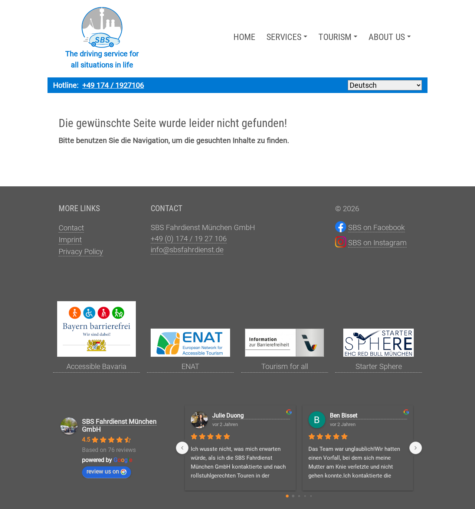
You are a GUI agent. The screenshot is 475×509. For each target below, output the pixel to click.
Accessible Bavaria (96, 366)
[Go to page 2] (299, 496)
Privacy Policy (81, 251)
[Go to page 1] (293, 496)
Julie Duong (228, 415)
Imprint (70, 239)
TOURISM (334, 37)
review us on (102, 471)
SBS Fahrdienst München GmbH (119, 425)
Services (283, 37)
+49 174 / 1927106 (113, 85)
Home (244, 37)
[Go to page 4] (310, 496)
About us (386, 37)
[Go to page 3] (304, 496)
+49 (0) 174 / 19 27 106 (189, 238)
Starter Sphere (379, 366)
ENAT (190, 366)
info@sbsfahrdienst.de (187, 249)
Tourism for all (284, 366)
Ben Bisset (343, 415)
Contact (71, 227)
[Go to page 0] (287, 496)
